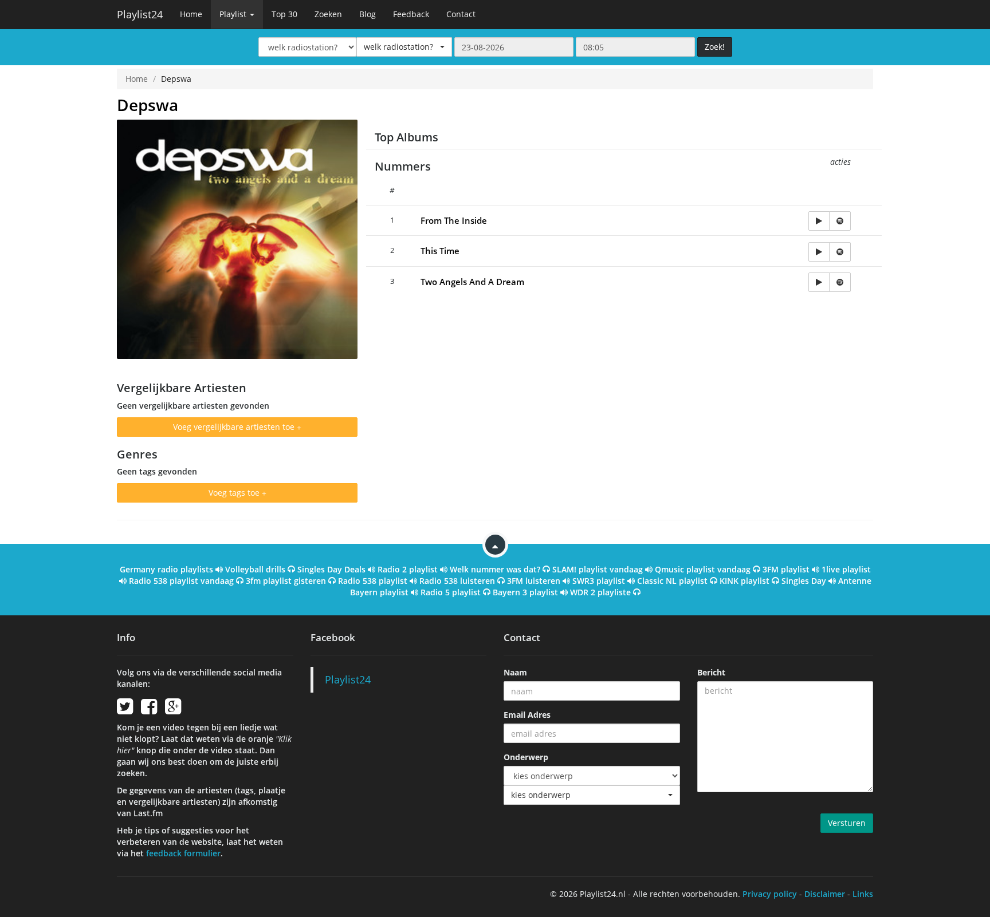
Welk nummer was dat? (495, 569)
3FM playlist (786, 569)
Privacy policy (769, 893)
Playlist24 (140, 14)
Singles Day (803, 580)
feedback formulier (183, 853)
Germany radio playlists (166, 569)
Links (862, 893)
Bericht (711, 672)
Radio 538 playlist (372, 580)
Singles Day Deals (331, 569)
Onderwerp (526, 757)
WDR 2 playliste (600, 592)
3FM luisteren (533, 580)
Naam (515, 672)
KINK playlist (744, 580)
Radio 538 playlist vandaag (181, 580)
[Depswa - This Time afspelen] (819, 252)
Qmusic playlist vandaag (703, 569)
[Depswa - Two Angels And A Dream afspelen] (819, 282)
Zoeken (328, 14)
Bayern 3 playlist (525, 592)
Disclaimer (824, 893)
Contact (461, 14)
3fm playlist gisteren (286, 580)
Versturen (847, 822)
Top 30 (284, 14)
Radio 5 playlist (451, 592)
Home (191, 14)
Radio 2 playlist (408, 569)
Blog (367, 14)
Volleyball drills (255, 569)
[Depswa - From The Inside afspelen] (819, 221)
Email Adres (527, 714)
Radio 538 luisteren (457, 580)
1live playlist (846, 569)
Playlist (234, 14)
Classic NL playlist (672, 580)
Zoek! (715, 46)
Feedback (411, 14)
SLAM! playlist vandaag (597, 569)
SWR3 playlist (598, 580)
